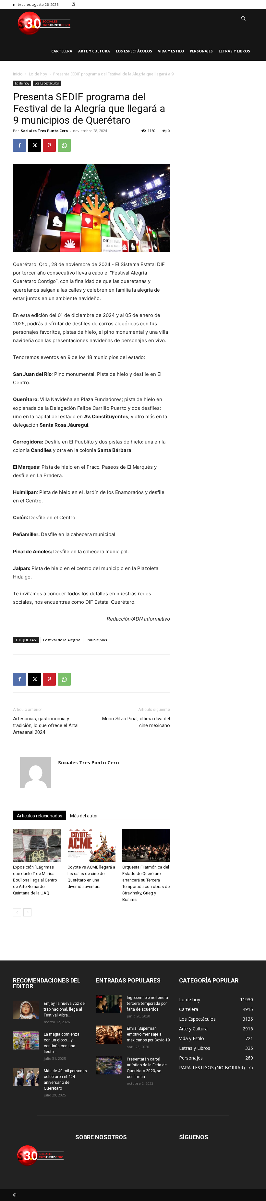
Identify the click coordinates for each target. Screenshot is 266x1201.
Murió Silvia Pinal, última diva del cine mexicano (136, 722)
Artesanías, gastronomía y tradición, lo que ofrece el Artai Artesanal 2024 (46, 725)
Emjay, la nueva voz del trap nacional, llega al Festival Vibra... (65, 1009)
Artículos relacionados (39, 815)
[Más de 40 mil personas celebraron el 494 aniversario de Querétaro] (26, 1077)
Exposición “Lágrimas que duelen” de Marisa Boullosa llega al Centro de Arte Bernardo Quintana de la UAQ (35, 880)
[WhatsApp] (64, 145)
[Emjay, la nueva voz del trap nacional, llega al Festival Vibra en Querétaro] (26, 1010)
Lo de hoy (38, 74)
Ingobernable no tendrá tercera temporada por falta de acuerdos (147, 1003)
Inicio (18, 74)
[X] (34, 145)
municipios (97, 639)
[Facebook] (19, 145)
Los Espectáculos (47, 83)
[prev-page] (17, 912)
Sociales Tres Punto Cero (44, 130)
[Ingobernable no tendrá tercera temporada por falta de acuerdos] (109, 1004)
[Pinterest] (49, 145)
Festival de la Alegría (61, 639)
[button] (243, 18)
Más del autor (84, 815)
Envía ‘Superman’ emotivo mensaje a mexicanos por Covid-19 (148, 1034)
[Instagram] (74, 4)
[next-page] (27, 912)
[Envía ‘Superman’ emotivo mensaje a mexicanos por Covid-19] (109, 1035)
